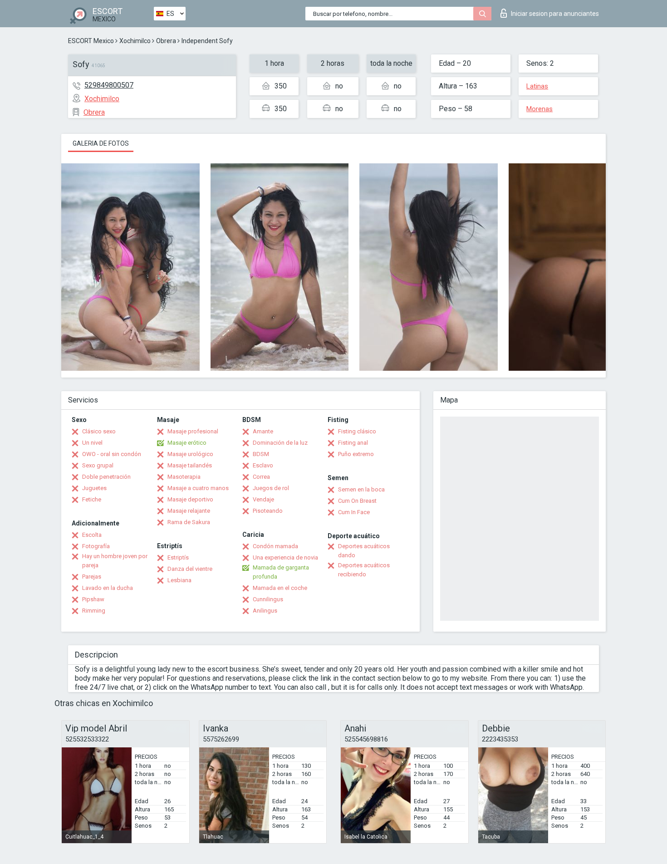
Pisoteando (268, 510)
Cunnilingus (268, 599)
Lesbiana (179, 580)
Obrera (166, 40)
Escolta (92, 534)
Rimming (93, 610)
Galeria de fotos (101, 143)
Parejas (91, 576)
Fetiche (91, 499)
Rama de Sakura (188, 522)
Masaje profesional (192, 431)
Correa (261, 476)
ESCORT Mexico (91, 40)
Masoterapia (184, 476)
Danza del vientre (189, 568)
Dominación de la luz (280, 442)
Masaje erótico (186, 442)
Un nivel (92, 442)
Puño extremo (356, 454)
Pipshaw (93, 599)
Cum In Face (354, 512)
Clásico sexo (99, 431)
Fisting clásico (357, 431)
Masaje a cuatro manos (198, 488)
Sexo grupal (97, 465)
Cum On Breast (357, 500)
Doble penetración (106, 476)
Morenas (539, 109)
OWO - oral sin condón (111, 454)
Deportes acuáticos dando (364, 551)
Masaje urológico (190, 454)
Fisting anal (353, 442)
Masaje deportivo (190, 499)
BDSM (261, 454)
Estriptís (178, 557)
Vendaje (263, 499)
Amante (263, 431)
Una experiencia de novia (285, 557)
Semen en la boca (361, 489)
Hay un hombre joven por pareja (114, 561)
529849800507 (108, 85)
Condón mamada (275, 546)
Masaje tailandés (189, 465)
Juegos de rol (271, 488)
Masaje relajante (188, 510)
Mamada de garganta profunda (281, 572)
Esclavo (263, 465)
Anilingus (265, 610)
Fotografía (96, 546)
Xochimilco (135, 40)
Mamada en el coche (280, 587)
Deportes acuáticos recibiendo (364, 570)
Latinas (537, 86)
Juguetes (94, 488)
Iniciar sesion (555, 13)
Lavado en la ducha (107, 587)
